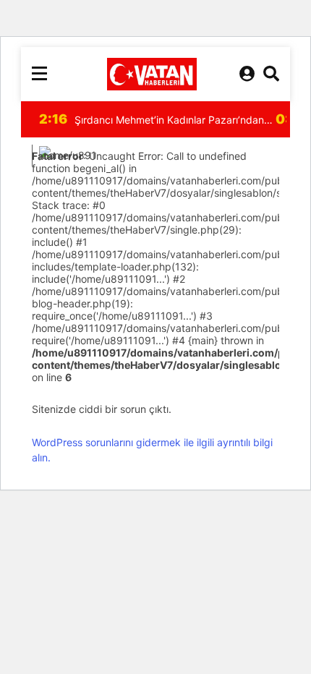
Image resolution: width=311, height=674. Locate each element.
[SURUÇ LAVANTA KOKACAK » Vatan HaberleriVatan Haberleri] (152, 74)
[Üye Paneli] (247, 73)
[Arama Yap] (271, 73)
